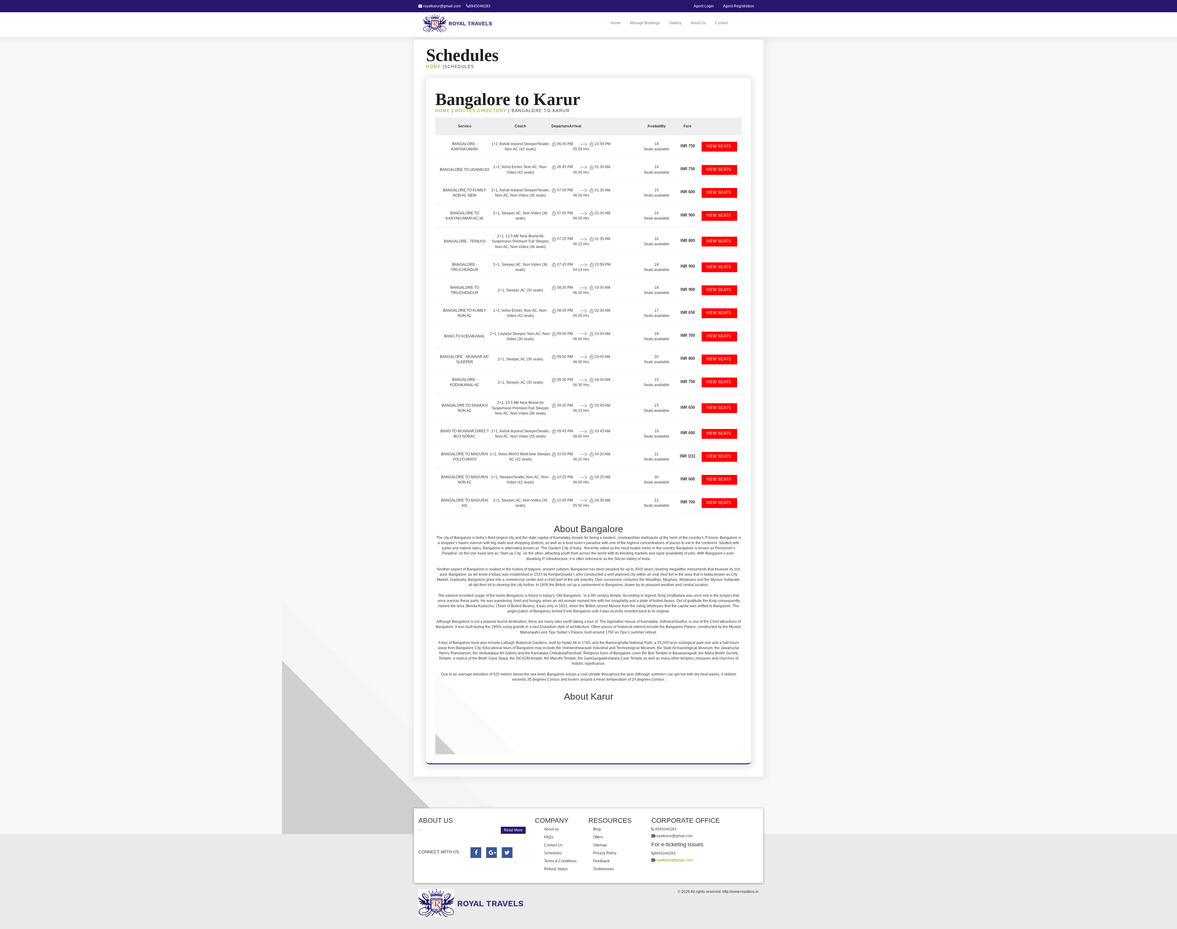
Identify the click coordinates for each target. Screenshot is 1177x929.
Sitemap (600, 845)
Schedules (553, 853)
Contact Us (553, 845)
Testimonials (603, 869)
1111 (687, 456)
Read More (513, 830)
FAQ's (549, 837)
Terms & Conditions (560, 861)
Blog (597, 829)
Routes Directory (481, 110)
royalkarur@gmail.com (442, 6)
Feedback (601, 861)
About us (551, 829)
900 (687, 215)
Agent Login (704, 6)
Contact (721, 23)
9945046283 (479, 6)
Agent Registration (738, 6)
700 (687, 335)
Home (616, 23)
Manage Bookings (645, 23)
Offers (598, 837)
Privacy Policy (604, 853)
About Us (698, 23)
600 (687, 192)
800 (687, 240)
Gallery (675, 23)
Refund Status (556, 869)
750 (687, 146)
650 (687, 312)
